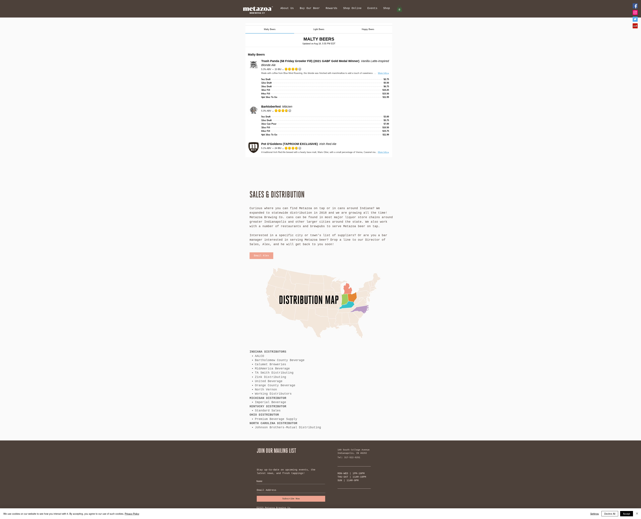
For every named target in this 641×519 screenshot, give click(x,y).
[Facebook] (635, 5)
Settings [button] (594, 513)
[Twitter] (635, 19)
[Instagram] (635, 12)
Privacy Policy (132, 513)
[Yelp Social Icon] (635, 25)
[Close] (637, 513)
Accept (626, 513)
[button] (287, 8)
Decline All (609, 513)
